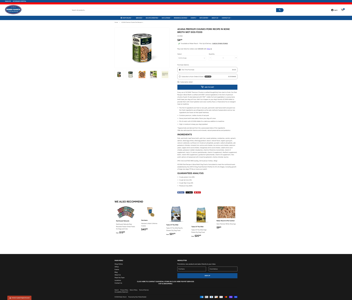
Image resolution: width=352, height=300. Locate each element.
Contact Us (226, 18)
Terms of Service (144, 290)
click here (176, 281)
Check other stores (220, 43)
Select (179, 54)
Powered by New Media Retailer (137, 297)
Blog (116, 272)
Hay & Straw (166, 18)
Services (139, 18)
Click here (141, 281)
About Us (215, 18)
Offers (117, 267)
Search (117, 290)
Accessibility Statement (121, 292)
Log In (336, 10)
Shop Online (126, 18)
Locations (118, 280)
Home (116, 22)
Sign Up (207, 275)
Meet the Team (120, 277)
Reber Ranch (123, 297)
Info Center (203, 18)
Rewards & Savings (180, 18)
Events (193, 18)
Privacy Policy (124, 290)
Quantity (211, 54)
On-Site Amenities (152, 18)
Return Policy (133, 290)
